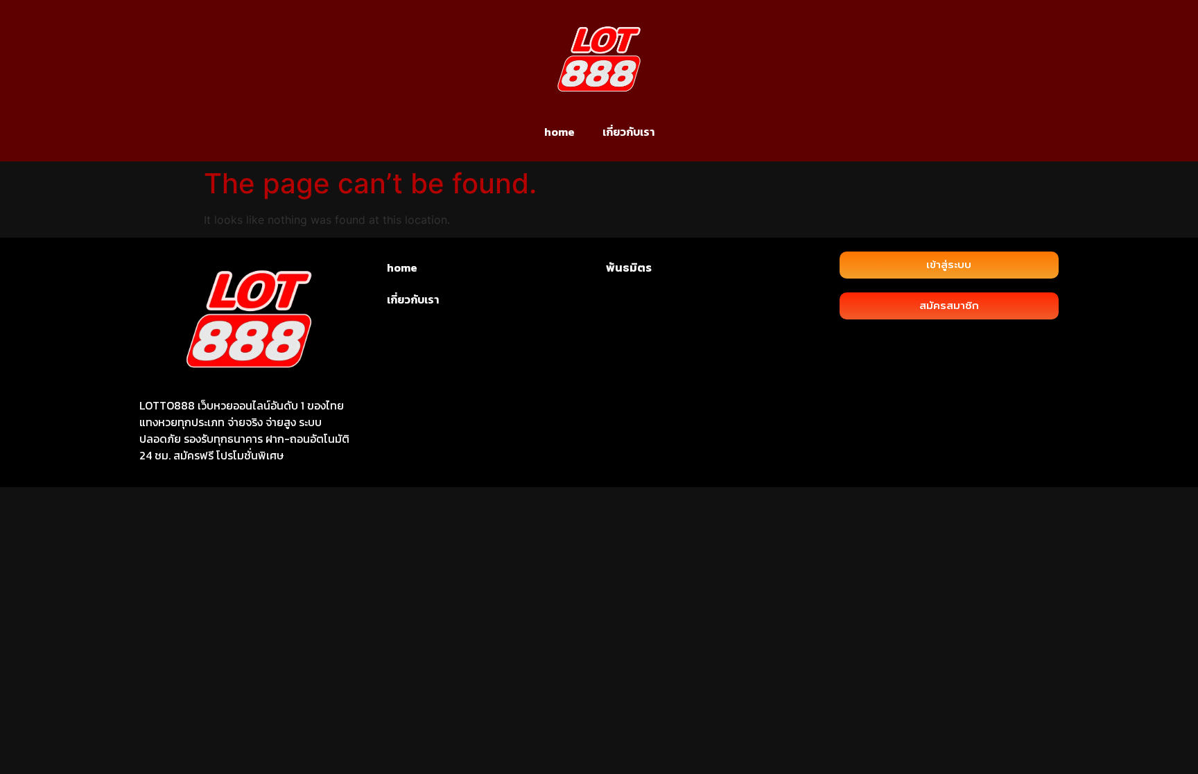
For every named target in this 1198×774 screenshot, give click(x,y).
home (559, 131)
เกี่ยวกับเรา (628, 131)
